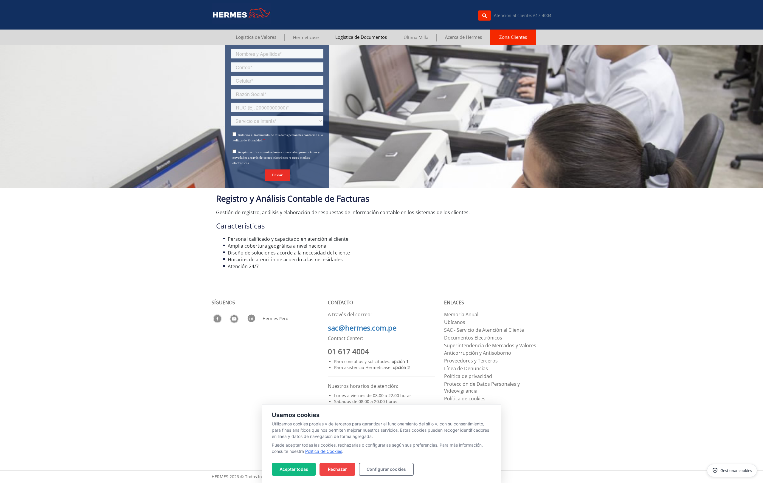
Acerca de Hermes (463, 37)
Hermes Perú (276, 318)
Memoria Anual (461, 314)
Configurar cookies (386, 469)
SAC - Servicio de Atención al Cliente (484, 330)
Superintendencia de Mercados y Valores (490, 345)
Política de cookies (465, 398)
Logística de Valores (256, 37)
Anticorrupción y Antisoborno (477, 353)
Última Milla (416, 37)
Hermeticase (306, 37)
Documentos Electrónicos (473, 337)
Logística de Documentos (361, 37)
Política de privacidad (468, 376)
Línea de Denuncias (466, 368)
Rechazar (337, 469)
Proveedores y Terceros (471, 360)
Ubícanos (454, 322)
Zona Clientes (513, 37)
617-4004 (542, 15)
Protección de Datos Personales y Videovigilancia (482, 387)
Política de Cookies (323, 451)
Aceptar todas (294, 469)
